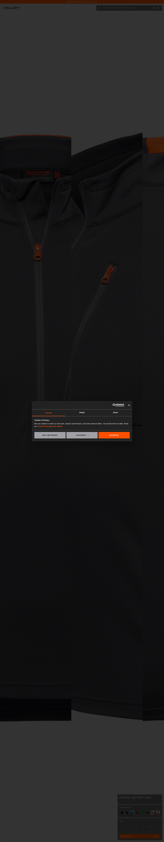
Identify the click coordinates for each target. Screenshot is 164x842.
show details (57, 426)
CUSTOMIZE (81, 435)
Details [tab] (82, 412)
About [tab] (115, 412)
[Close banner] (129, 405)
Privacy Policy (43, 426)
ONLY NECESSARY (50, 435)
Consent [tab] (48, 413)
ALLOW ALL (114, 435)
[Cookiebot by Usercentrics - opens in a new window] (114, 405)
